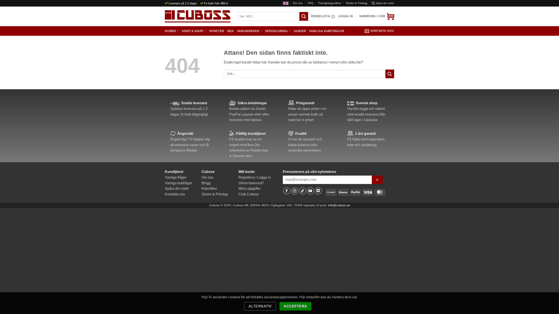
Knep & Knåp (192, 31)
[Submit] (389, 74)
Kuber (170, 31)
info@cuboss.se (339, 205)
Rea (230, 31)
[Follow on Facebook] (286, 191)
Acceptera (295, 306)
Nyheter (216, 31)
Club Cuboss (248, 194)
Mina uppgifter (249, 188)
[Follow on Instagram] (294, 191)
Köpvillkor (209, 188)
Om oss (298, 3)
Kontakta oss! (382, 30)
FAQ (310, 3)
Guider (300, 31)
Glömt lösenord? (251, 183)
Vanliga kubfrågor (326, 31)
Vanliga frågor (175, 177)
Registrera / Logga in (254, 177)
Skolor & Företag (356, 3)
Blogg (206, 183)
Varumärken (248, 31)
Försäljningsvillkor (329, 3)
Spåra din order (385, 3)
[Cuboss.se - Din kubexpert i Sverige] (197, 16)
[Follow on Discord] (318, 191)
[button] (376, 16)
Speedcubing (276, 31)
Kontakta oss (175, 194)
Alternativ (260, 306)
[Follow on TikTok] (302, 191)
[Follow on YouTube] (310, 191)
